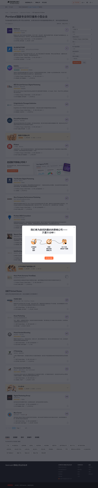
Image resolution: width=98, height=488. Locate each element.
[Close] (74, 227)
